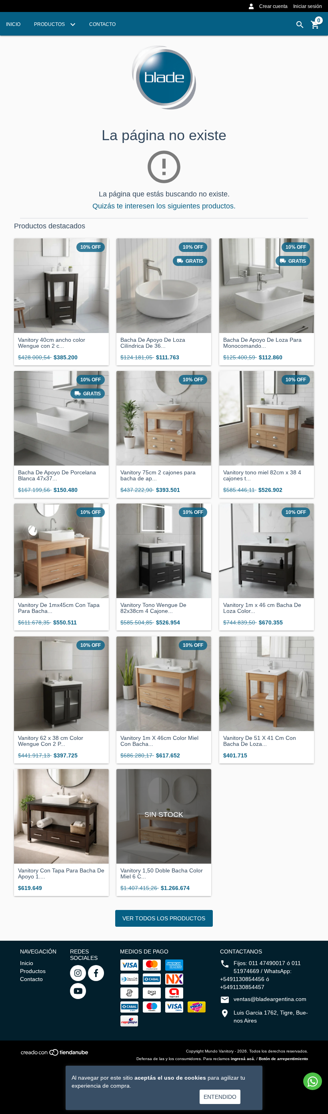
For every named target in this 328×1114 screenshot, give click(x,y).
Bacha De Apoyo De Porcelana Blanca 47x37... (57, 476)
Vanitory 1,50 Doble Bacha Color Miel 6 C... (161, 874)
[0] (315, 27)
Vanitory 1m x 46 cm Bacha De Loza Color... (262, 608)
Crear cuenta (273, 6)
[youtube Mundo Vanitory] (78, 991)
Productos (50, 24)
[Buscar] (300, 25)
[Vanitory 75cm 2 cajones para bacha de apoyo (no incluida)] (163, 418)
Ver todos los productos (163, 918)
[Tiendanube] (55, 1055)
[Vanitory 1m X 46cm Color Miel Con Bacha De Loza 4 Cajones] (163, 683)
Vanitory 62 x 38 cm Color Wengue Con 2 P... (50, 741)
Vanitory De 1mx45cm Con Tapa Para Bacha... (59, 608)
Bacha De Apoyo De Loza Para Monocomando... (262, 343)
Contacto (102, 24)
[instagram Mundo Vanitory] (78, 973)
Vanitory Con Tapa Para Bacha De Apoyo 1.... (61, 874)
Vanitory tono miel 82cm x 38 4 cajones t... (262, 476)
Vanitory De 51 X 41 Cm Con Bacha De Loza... (259, 741)
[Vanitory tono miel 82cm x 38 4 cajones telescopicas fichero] (266, 418)
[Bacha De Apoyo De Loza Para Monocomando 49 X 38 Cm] (266, 285)
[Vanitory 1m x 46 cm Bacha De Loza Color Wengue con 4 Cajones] (266, 550)
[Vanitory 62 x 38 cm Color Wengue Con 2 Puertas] (61, 683)
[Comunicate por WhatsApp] (312, 1081)
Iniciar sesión (307, 6)
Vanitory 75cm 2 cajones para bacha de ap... (158, 476)
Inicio (13, 24)
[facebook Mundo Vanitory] (96, 973)
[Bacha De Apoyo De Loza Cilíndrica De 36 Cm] (163, 285)
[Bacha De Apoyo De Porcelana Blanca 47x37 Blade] (61, 418)
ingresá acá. (243, 1059)
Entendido (220, 1097)
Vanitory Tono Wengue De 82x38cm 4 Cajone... (153, 608)
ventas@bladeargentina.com (270, 999)
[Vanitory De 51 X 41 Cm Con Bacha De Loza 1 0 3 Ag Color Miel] (266, 683)
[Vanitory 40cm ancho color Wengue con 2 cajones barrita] (61, 285)
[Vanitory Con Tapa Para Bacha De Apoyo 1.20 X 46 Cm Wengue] (61, 816)
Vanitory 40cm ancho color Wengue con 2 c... (51, 343)
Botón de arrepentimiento (283, 1059)
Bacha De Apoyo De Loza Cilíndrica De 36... (152, 343)
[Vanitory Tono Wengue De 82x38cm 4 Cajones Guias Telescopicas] (163, 550)
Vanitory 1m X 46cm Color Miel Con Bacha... (159, 741)
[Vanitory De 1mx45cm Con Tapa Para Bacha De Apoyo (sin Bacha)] (61, 550)
